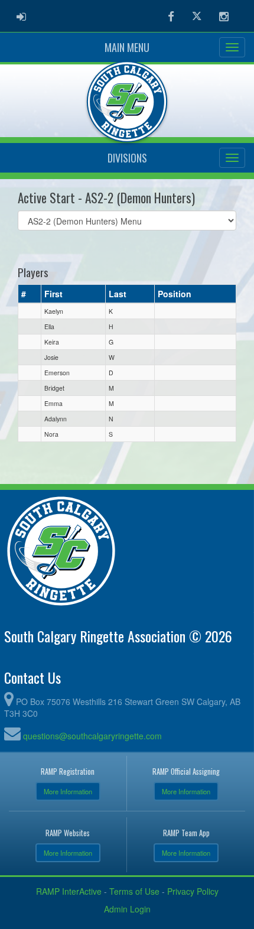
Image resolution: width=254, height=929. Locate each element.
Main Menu (127, 47)
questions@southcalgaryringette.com (92, 736)
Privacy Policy (193, 891)
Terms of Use (134, 891)
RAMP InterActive (69, 891)
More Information (68, 791)
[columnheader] (29, 293)
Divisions (127, 157)
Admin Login (127, 909)
